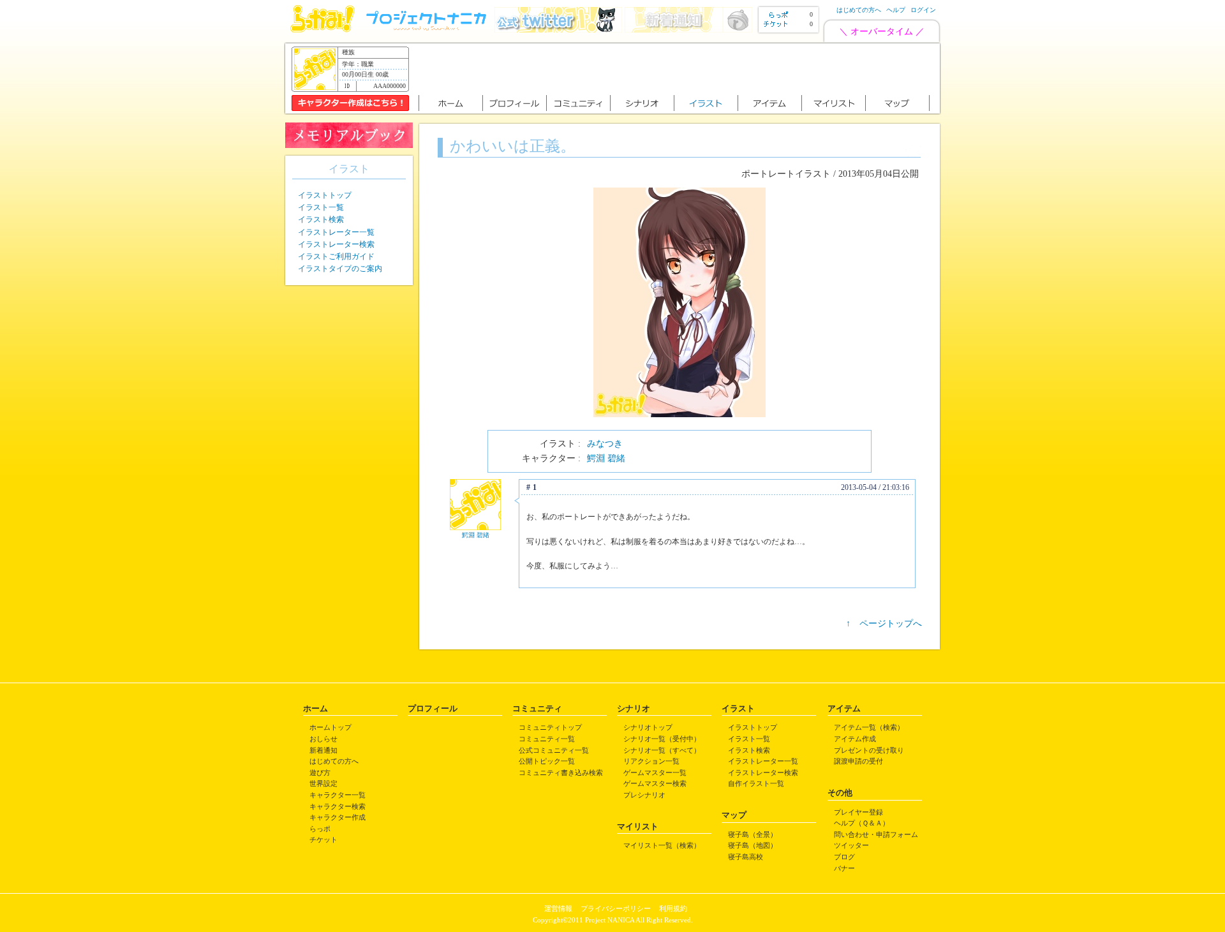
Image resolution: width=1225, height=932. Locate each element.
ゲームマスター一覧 (655, 772)
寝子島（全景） (752, 834)
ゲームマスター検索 (655, 783)
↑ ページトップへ (884, 623)
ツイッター (851, 845)
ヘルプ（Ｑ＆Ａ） (861, 823)
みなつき (605, 443)
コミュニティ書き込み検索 (561, 772)
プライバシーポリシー (616, 908)
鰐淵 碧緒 (606, 458)
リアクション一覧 (651, 761)
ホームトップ (330, 727)
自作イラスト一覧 (756, 783)
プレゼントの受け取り (869, 750)
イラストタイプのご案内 (340, 268)
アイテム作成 (855, 739)
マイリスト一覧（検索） (662, 845)
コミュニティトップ (550, 727)
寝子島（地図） (752, 845)
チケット (323, 839)
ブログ (844, 857)
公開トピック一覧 (547, 761)
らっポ (319, 828)
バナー (844, 868)
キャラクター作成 (337, 817)
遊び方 (319, 772)
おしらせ (323, 739)
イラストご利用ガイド (336, 256)
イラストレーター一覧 (336, 232)
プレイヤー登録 (858, 812)
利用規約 (673, 908)
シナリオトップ (647, 727)
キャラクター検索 (337, 806)
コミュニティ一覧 (547, 739)
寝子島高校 (745, 857)
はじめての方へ (858, 9)
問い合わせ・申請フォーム (876, 834)
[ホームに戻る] (322, 29)
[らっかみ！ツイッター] (558, 29)
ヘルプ (895, 9)
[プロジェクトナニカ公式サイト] (428, 29)
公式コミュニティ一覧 (554, 750)
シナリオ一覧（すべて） (662, 750)
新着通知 (323, 750)
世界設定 (323, 783)
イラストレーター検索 (336, 244)
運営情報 (558, 908)
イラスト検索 (321, 219)
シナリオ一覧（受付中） (662, 739)
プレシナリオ (644, 795)
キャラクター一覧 (337, 795)
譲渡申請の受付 (858, 761)
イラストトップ (325, 195)
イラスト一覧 (321, 207)
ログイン (923, 9)
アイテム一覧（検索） (869, 727)
